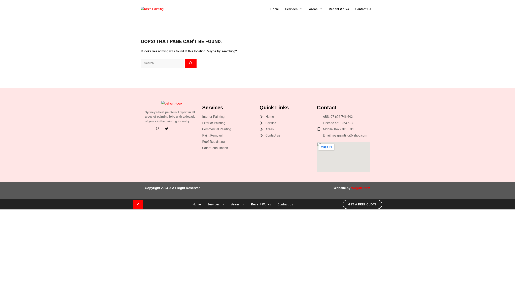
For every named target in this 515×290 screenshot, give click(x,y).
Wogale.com (360, 188)
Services (291, 9)
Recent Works (339, 9)
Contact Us (363, 9)
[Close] (138, 204)
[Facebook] (149, 129)
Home (274, 9)
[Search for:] (163, 63)
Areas (313, 9)
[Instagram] (158, 129)
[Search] (191, 63)
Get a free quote (362, 204)
